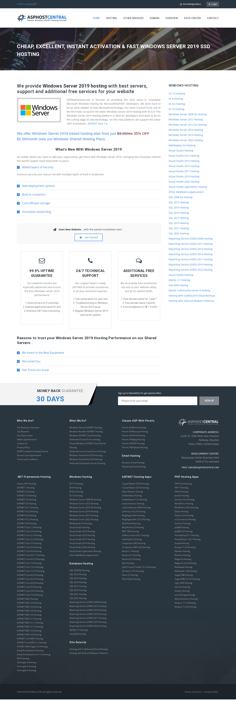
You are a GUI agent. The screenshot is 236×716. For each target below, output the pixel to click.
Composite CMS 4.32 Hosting (136, 547)
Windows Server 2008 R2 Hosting (188, 114)
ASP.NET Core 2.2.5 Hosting (30, 539)
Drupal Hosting (182, 543)
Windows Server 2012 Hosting (186, 119)
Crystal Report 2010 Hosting (135, 483)
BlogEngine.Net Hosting (133, 515)
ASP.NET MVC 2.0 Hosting (29, 602)
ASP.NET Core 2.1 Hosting (29, 535)
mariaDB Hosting (178, 285)
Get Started (90, 237)
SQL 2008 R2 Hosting (180, 197)
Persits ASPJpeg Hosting (133, 439)
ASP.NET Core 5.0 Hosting (29, 547)
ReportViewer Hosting (132, 491)
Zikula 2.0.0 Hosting (184, 515)
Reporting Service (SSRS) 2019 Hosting (191, 264)
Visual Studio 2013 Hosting (184, 161)
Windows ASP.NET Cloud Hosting (85, 435)
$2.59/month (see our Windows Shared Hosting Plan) (61, 139)
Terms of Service (193, 691)
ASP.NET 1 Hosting (26, 487)
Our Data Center (25, 435)
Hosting (111, 18)
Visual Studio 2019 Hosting (184, 176)
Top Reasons (23, 431)
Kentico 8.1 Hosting (131, 555)
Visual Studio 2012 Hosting (184, 155)
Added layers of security (35, 168)
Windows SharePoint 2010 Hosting (85, 455)
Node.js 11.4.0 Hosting (185, 606)
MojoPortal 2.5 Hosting (133, 527)
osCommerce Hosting (185, 519)
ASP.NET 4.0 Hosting (26, 499)
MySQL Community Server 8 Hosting (189, 290)
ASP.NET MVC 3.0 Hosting (29, 606)
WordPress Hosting (184, 503)
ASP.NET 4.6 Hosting (26, 515)
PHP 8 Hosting (181, 491)
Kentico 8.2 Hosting (131, 559)
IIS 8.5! (151, 111)
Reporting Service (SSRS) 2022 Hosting (191, 269)
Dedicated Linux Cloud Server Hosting (87, 451)
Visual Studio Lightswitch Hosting (188, 186)
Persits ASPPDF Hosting (133, 443)
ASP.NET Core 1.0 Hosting (29, 527)
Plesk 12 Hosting (130, 575)
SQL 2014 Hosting (179, 207)
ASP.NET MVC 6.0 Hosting (29, 634)
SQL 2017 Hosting (179, 217)
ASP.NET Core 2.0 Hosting (29, 531)
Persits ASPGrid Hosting (133, 435)
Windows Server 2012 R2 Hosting (188, 124)
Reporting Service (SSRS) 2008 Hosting (191, 238)
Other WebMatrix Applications (186, 192)
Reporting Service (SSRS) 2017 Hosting (191, 259)
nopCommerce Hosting (133, 503)
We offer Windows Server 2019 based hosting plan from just (83, 133)
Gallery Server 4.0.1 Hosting (135, 535)
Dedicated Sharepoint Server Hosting (87, 463)
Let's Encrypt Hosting (185, 594)
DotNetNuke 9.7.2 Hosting (134, 499)
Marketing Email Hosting (134, 466)
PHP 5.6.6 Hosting (183, 483)
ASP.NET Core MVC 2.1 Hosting (31, 642)
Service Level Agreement (29, 455)
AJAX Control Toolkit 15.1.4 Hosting (139, 567)
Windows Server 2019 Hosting (186, 135)
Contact (213, 18)
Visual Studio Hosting (181, 150)
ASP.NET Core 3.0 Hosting (29, 543)
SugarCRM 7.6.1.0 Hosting (187, 578)
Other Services (133, 18)
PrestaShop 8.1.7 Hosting (187, 535)
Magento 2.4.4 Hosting (185, 563)
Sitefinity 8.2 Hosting (132, 539)
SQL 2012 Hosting (179, 202)
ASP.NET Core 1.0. (98, 123)
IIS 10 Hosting (176, 109)
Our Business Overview (28, 427)
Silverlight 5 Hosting (26, 666)
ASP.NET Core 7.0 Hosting (29, 563)
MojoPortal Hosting (131, 523)
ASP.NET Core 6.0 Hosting (29, 551)
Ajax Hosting (128, 563)
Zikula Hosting (181, 511)
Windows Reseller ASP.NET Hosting (86, 431)
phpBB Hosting (182, 527)
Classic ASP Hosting (26, 483)
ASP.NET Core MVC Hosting (30, 638)
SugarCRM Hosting (184, 575)
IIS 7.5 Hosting (177, 93)
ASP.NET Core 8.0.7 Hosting (30, 578)
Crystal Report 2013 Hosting (135, 487)
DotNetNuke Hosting (132, 495)
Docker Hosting (182, 590)
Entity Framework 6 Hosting (30, 650)
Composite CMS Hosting (133, 543)
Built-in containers (31, 196)
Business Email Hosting (133, 462)
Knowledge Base (192, 4)
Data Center (192, 18)
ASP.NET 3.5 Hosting (26, 495)
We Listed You (28, 362)
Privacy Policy (23, 447)
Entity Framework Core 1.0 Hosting (33, 654)
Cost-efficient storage (33, 204)
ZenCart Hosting (182, 523)
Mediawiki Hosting (183, 567)
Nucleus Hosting (182, 555)
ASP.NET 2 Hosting (26, 491)
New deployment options (36, 187)
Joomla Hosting (182, 495)
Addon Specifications (27, 439)
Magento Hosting (183, 559)
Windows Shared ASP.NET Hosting (85, 427)
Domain (154, 18)
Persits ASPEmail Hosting (134, 427)
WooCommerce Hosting (186, 598)
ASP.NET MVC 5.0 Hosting (29, 614)
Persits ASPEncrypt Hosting (135, 431)
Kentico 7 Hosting (130, 551)
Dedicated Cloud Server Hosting (84, 439)
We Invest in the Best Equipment (40, 354)
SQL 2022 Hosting (179, 233)
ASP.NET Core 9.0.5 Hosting (30, 590)
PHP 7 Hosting (181, 487)
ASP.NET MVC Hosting (27, 598)
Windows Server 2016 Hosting (186, 129)
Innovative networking (34, 213)
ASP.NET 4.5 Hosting (26, 503)
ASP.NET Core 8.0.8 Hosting (30, 582)
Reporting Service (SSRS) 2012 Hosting (191, 243)
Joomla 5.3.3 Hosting (184, 499)
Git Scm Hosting (182, 586)
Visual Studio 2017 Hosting (184, 171)
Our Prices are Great (33, 371)
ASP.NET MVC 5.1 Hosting (29, 618)
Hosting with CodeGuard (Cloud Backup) (192, 295)
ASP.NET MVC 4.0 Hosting (29, 610)
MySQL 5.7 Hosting (179, 280)
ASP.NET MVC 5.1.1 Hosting (30, 622)
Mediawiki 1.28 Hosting (186, 571)
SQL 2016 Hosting (179, 212)
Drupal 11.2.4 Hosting (185, 547)
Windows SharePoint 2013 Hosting (85, 459)
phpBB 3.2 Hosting (183, 531)
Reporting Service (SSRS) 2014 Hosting (191, 249)
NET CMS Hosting (130, 531)
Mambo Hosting (182, 551)
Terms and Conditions (27, 459)
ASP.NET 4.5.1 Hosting (27, 507)
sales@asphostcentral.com (203, 467)
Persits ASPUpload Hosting (135, 447)
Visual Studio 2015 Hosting (184, 166)
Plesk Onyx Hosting (131, 578)
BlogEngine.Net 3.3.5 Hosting (136, 519)
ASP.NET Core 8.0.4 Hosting (30, 575)
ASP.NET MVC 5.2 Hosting (29, 630)
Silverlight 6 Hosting (26, 670)
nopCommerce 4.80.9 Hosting (136, 507)
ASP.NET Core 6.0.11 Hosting (30, 555)
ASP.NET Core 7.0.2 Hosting (30, 567)
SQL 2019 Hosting (179, 223)
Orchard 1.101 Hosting (133, 571)
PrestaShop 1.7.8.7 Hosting (188, 539)
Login (213, 4)
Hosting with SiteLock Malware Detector (191, 300)
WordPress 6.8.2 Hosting (186, 507)
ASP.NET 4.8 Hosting (26, 523)
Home (96, 18)
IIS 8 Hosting (176, 98)
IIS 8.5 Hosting (177, 104)
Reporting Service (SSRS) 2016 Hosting (191, 254)
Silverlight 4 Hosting (26, 662)
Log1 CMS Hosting (183, 582)
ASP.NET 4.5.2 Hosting (27, 511)
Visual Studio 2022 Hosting (184, 181)
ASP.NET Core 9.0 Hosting (29, 586)
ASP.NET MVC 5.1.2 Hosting (30, 626)
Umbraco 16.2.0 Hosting (133, 511)
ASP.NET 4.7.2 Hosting (27, 519)
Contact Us (22, 443)
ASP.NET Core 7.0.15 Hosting (30, 571)
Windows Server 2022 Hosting (186, 140)
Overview (172, 18)
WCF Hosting (23, 658)
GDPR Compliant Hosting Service (32, 451)
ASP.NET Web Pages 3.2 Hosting (32, 646)
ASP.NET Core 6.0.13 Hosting (30, 559)
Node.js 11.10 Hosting (185, 602)
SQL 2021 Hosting (179, 228)
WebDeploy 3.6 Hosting (182, 145)
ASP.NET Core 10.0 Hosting (30, 594)
